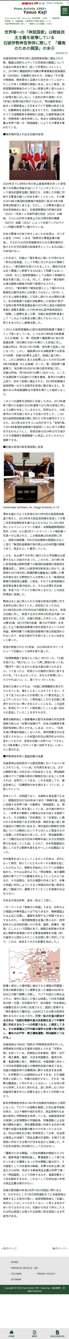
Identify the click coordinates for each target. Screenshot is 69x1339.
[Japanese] (39, 3)
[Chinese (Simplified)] (23, 3)
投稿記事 (55, 18)
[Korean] (43, 3)
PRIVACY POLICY (46, 1273)
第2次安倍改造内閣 (30, 610)
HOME (14, 1262)
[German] (36, 3)
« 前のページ (9, 1248)
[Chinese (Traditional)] (26, 3)
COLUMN (16, 1273)
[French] (33, 3)
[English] (29, 3)
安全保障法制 (40, 614)
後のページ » (60, 1248)
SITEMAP (16, 1279)
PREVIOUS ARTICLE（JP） (25, 1267)
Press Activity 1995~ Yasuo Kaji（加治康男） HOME (26, 18)
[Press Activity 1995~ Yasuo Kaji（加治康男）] (30, 10)
